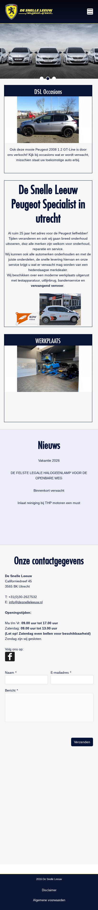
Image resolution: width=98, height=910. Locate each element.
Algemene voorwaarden (49, 900)
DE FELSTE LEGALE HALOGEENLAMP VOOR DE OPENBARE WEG (49, 475)
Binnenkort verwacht (49, 490)
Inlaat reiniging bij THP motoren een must (49, 503)
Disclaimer (49, 890)
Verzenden (82, 742)
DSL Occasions (48, 91)
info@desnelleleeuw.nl (26, 602)
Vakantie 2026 (49, 460)
